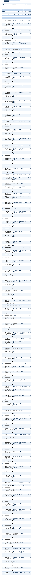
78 (2, 260)
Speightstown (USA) (8, 443)
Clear (26, 4)
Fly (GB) (6, 196)
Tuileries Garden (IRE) (8, 527)
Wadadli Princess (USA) (8, 542)
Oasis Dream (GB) (7, 149)
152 (2, 484)
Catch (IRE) (6, 85)
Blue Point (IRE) (7, 43)
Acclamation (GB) (7, 70)
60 (2, 202)
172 (2, 542)
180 (2, 567)
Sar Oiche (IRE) (7, 418)
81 (2, 270)
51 (2, 174)
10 (2, 49)
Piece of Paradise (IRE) (8, 379)
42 (2, 145)
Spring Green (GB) (7, 482)
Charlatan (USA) (7, 294)
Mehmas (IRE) (7, 301)
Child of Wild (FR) (7, 92)
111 (2, 363)
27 (2, 100)
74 (2, 247)
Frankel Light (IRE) (7, 202)
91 (2, 302)
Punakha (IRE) (7, 386)
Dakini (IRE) (6, 114)
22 (2, 85)
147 (2, 469)
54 (2, 183)
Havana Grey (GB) (7, 34)
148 (2, 473)
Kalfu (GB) (6, 263)
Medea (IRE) (6, 317)
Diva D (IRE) (6, 145)
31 (2, 112)
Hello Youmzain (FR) (8, 101)
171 (2, 539)
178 (2, 560)
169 (2, 533)
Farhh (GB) (10, 412)
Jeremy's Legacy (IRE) (8, 247)
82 (2, 273)
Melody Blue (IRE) (7, 320)
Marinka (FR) (7, 308)
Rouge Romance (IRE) (8, 403)
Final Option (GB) (7, 186)
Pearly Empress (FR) (7, 377)
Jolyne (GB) (6, 250)
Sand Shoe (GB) (7, 415)
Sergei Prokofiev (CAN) (8, 242)
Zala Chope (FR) (7, 569)
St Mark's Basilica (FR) (8, 274)
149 (2, 475)
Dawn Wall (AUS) (7, 123)
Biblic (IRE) (6, 64)
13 (2, 57)
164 (2, 518)
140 (2, 449)
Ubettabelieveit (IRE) (8, 470)
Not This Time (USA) (8, 80)
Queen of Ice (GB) (7, 389)
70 (2, 234)
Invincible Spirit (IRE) (8, 24)
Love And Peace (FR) (7, 290)
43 (2, 148)
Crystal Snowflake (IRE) (8, 112)
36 (2, 126)
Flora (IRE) (6, 193)
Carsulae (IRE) (7, 83)
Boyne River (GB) (7, 73)
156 (2, 494)
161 (2, 509)
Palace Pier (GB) (7, 130)
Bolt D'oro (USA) (7, 543)
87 (2, 290)
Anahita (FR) (6, 42)
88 (2, 293)
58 (2, 196)
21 (2, 83)
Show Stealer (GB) (7, 456)
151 (2, 482)
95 (2, 315)
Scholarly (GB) (7, 428)
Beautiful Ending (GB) (8, 49)
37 (2, 129)
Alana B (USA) (7, 30)
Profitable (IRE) (7, 387)
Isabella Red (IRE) (7, 241)
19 (2, 76)
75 (2, 250)
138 (2, 442)
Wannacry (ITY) (7, 548)
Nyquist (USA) (7, 467)
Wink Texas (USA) (7, 560)
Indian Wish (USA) (7, 234)
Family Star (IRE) (7, 183)
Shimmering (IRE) (7, 449)
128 (2, 412)
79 (2, 263)
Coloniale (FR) (7, 100)
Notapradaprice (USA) (8, 363)
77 (2, 257)
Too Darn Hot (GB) (7, 133)
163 (2, 515)
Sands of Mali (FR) (7, 339)
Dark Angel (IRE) (7, 142)
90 (2, 300)
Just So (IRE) (6, 260)
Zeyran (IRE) (6, 572)
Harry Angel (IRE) (7, 326)
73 (2, 244)
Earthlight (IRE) (7, 476)
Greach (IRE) (6, 218)
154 (2, 489)
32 (2, 114)
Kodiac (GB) (6, 549)
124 (2, 401)
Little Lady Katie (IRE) (8, 283)
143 (2, 456)
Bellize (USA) (6, 54)
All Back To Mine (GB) (8, 33)
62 (2, 208)
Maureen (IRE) (7, 315)
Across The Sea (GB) (8, 23)
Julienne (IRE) (7, 257)
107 (2, 350)
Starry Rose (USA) (7, 489)
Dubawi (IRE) (6, 124)
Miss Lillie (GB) (7, 338)
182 (2, 572)
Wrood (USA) (6, 567)
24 (2, 92)
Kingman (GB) (7, 203)
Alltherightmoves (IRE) (8, 40)
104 (2, 341)
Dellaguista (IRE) (7, 132)
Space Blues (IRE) (7, 50)
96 (2, 317)
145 (2, 463)
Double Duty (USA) (7, 155)
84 (2, 280)
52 (2, 177)
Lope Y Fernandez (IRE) (8, 333)
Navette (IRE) (7, 357)
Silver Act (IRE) (7, 463)
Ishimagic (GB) (7, 244)
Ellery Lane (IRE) (7, 171)
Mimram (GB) (7, 329)
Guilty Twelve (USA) (7, 221)
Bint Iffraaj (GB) (7, 67)
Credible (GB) (7, 106)
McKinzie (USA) (7, 561)
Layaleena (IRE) (7, 273)
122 (2, 395)
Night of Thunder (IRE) (8, 27)
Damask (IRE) (7, 121)
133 (2, 428)
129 (2, 415)
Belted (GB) (6, 57)
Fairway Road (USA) (7, 177)
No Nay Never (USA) (8, 37)
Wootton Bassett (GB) (8, 194)
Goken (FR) (6, 570)
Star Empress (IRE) (7, 487)
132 (2, 425)
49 (2, 168)
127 (2, 410)
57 (2, 193)
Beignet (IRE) (7, 51)
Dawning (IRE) (7, 126)
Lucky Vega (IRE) (7, 411)
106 (2, 348)
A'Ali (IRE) (6, 172)
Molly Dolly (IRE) (7, 341)
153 (2, 487)
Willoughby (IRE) (7, 557)
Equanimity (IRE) (7, 174)
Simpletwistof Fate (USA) (8, 469)
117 (2, 379)
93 (2, 308)
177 (2, 557)
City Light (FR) (7, 181)
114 (2, 371)
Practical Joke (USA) (7, 291)
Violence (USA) (7, 318)
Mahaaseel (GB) (7, 302)
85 (2, 283)
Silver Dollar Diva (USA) (8, 466)
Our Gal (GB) (6, 371)
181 (2, 569)
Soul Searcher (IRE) (7, 475)
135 (2, 434)
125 (2, 403)
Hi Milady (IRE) (7, 224)
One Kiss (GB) (7, 366)
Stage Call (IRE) (7, 484)
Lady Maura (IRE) (7, 270)
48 (2, 165)
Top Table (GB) (7, 515)
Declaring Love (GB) (7, 129)
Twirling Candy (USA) (8, 460)
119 (2, 386)
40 (2, 138)
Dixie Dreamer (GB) (7, 148)
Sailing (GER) (7, 412)
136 (2, 436)
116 (2, 377)
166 (2, 525)
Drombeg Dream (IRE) (8, 158)
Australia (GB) (7, 522)
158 (2, 501)
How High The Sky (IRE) (8, 231)
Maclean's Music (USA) (8, 504)
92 (2, 305)
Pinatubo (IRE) (7, 162)
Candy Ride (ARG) (7, 205)
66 (2, 221)
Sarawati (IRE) (7, 425)
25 (2, 95)
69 (2, 231)
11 (2, 51)
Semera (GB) (6, 434)
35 (2, 123)
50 (2, 171)
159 (2, 503)
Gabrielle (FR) (7, 211)
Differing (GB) (7, 138)
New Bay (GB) (7, 336)
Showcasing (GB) (7, 187)
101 (2, 332)
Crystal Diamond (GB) (8, 108)
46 (2, 158)
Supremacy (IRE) (7, 419)
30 (2, 108)
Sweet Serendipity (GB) (8, 494)
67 (2, 224)
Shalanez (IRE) (7, 436)
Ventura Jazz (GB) (7, 539)
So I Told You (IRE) (7, 473)
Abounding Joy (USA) (8, 20)
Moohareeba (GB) (7, 348)
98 (2, 323)
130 (2, 418)
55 (2, 186)
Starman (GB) (7, 52)
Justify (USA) (7, 152)
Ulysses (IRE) (7, 390)
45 (2, 155)
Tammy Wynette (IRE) (8, 509)
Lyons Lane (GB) (7, 300)
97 (2, 320)
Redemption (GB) (7, 401)
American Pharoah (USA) (8, 422)
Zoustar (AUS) (7, 107)
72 (2, 241)
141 (2, 451)
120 (2, 389)
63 (2, 211)
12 (2, 54)
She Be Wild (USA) (7, 442)
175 (2, 550)
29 (2, 106)
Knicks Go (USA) (7, 178)
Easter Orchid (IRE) (7, 165)
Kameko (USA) (7, 495)
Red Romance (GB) (7, 395)
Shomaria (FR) (6, 451)
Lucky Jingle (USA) (7, 293)
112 (2, 366)
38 (2, 132)
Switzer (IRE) (6, 501)
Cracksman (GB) (7, 93)
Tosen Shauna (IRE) (7, 518)
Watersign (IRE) (7, 550)
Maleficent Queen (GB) (8, 305)
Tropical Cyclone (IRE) (8, 525)
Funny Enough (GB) (7, 208)
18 (2, 73)
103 (2, 338)
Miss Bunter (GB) (7, 332)
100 (2, 329)
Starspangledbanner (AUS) (8, 46)
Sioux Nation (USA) (7, 77)
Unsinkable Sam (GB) (7, 533)
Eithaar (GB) (6, 168)
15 (2, 64)
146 (2, 466)
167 (2, 527)
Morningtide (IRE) (7, 350)
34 (2, 121)
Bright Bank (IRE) (7, 76)
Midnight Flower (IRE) (8, 323)
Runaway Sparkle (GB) (8, 410)
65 (2, 218)
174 (2, 548)
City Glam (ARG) (7, 95)
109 (2, 357)
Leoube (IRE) (6, 280)
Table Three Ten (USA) (8, 503)
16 (2, 67)
